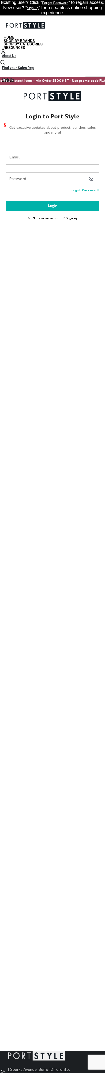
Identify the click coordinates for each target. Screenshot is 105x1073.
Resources (14, 47)
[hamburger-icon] (99, 38)
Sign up (33, 8)
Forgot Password (55, 3)
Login (52, 206)
